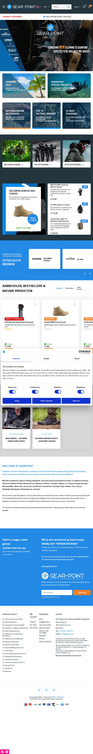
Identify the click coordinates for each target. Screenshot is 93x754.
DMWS (53, 697)
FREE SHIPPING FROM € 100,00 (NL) (58, 17)
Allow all (76, 401)
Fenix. (38, 489)
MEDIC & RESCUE (45, 642)
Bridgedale (6, 489)
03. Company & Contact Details (13, 625)
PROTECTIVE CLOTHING (44, 632)
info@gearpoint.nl (49, 566)
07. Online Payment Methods (12, 639)
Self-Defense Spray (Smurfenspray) (19, 322)
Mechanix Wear (8, 486)
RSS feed (60, 697)
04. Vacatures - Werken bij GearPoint (15, 628)
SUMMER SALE (44, 622)
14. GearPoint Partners (10, 659)
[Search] (68, 6)
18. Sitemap (6, 671)
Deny (17, 401)
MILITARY (42, 636)
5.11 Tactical (69, 483)
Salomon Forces (29, 483)
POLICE (41, 639)
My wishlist (34, 628)
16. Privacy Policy (8, 665)
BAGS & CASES (44, 628)
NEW (40, 619)
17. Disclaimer (7, 668)
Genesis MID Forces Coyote (55, 322)
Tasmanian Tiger (58, 486)
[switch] (35, 391)
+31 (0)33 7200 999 (66, 631)
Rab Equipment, (26, 489)
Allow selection (46, 401)
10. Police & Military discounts (12, 648)
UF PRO (19, 483)
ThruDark (54, 483)
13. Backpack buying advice (12, 656)
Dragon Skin (79, 483)
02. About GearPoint (9, 622)
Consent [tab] (16, 358)
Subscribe (82, 592)
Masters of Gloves (43, 483)
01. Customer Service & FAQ (12, 619)
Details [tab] (46, 358)
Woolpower (16, 489)
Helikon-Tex (69, 486)
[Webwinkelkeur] (46, 710)
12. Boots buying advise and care (14, 653)
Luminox (78, 486)
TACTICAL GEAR (45, 625)
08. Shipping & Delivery (10, 642)
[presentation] (85, 274)
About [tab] (76, 358)
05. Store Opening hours (11, 631)
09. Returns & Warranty (10, 645)
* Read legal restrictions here (50, 597)
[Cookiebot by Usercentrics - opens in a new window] (80, 352)
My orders (33, 625)
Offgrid (61, 483)
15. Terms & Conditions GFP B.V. (13, 662)
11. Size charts (7, 651)
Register (33, 622)
